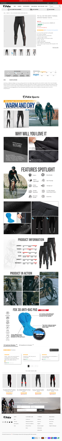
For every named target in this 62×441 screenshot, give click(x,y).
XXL (50, 57)
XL (47, 57)
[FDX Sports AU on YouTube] (12, 422)
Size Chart (51, 421)
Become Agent (40, 425)
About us (39, 421)
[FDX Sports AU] (6, 6)
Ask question (55, 30)
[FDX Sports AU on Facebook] (5, 422)
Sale (15, 425)
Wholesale (39, 428)
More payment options (53, 69)
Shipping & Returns (29, 421)
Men (15, 419)
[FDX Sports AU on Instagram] (7, 422)
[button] (15, 6)
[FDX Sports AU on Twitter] (9, 422)
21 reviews (49, 30)
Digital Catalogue (52, 425)
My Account (51, 419)
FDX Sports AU (8, 434)
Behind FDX (39, 430)
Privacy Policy (28, 425)
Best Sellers (16, 423)
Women (15, 421)
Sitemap (51, 423)
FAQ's (27, 428)
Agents (38, 423)
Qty (38, 60)
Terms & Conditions (29, 423)
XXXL (53, 57)
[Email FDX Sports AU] (3, 422)
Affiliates (39, 419)
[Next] (35, 31)
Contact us (28, 419)
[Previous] (5, 31)
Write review (54, 350)
